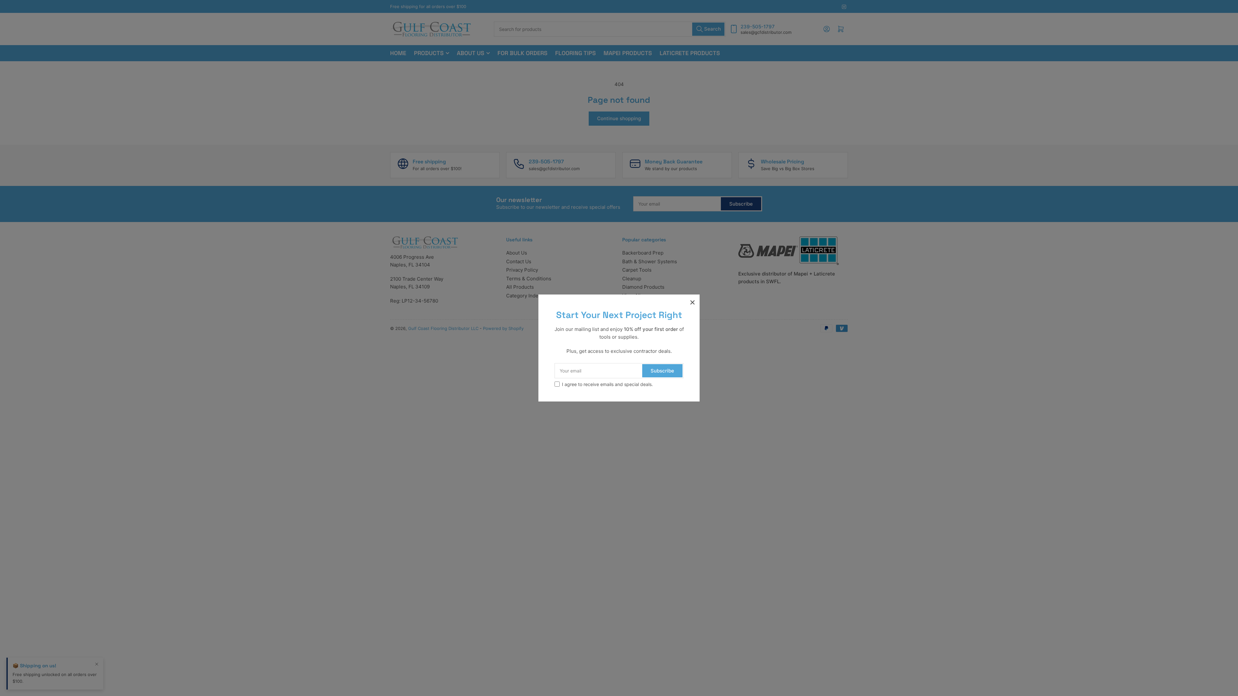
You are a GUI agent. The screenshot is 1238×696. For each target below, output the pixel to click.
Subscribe (662, 371)
